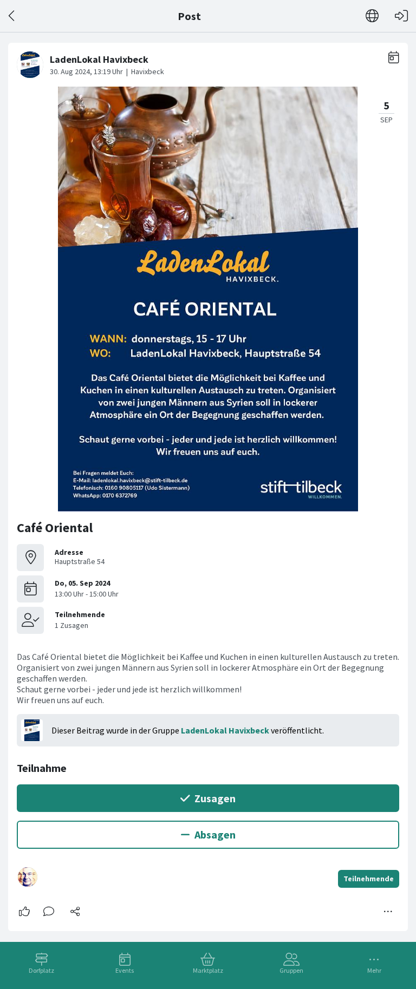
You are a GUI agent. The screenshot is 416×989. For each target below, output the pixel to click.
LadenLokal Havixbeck (225, 730)
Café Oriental (55, 527)
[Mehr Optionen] (388, 911)
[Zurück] (12, 16)
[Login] (401, 16)
